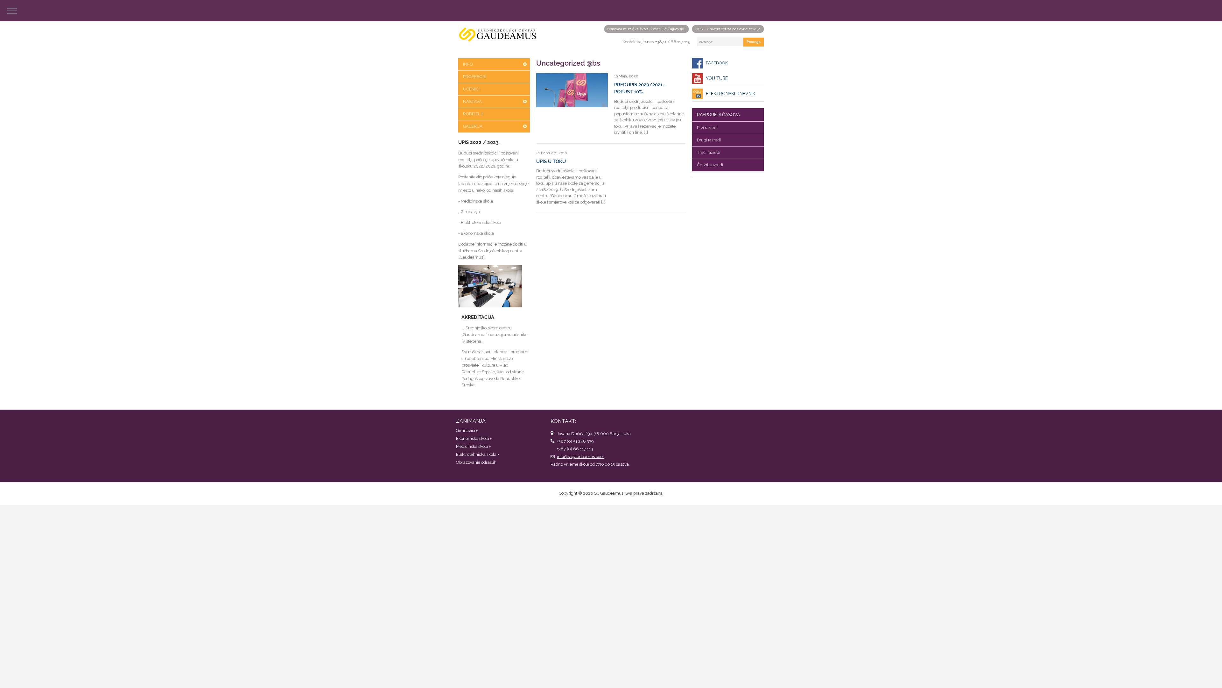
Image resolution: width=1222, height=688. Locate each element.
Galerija (472, 126)
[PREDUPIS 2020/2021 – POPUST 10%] (572, 90)
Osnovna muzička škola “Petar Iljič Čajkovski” (646, 29)
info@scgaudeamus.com (580, 456)
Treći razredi (708, 152)
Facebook (717, 63)
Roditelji (473, 113)
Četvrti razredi (710, 164)
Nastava (472, 101)
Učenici (471, 89)
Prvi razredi (707, 127)
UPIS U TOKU (551, 161)
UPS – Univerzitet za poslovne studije (728, 29)
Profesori (474, 76)
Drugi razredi (709, 140)
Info (468, 64)
